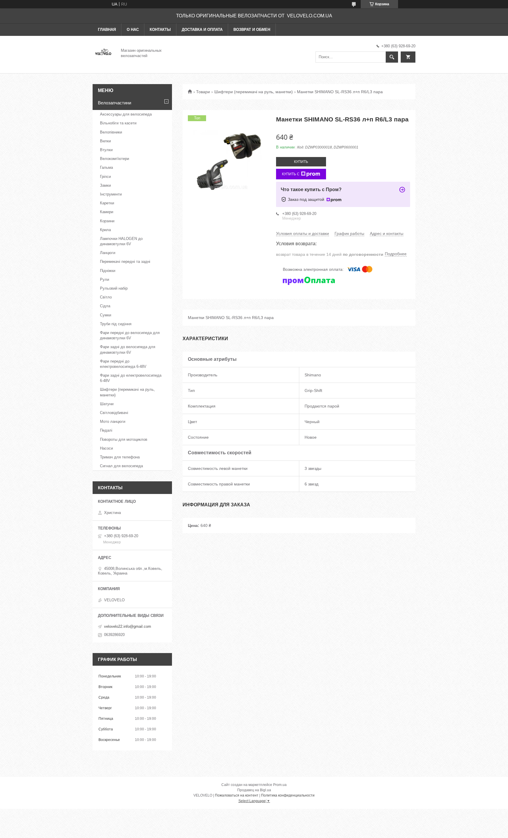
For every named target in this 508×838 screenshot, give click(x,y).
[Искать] (392, 57)
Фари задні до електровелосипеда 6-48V (130, 378)
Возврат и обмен (251, 29)
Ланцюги (107, 253)
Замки (105, 185)
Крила (105, 230)
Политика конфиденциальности (288, 795)
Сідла (105, 306)
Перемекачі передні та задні (125, 261)
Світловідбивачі (114, 412)
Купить (301, 162)
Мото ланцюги (112, 421)
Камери (106, 212)
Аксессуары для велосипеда (126, 114)
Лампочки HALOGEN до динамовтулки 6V (121, 241)
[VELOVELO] (103, 52)
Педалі (106, 430)
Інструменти (111, 194)
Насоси (106, 448)
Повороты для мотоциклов (123, 439)
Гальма (106, 167)
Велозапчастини (114, 102)
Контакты (160, 29)
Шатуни (106, 404)
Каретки (107, 203)
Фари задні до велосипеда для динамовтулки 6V (127, 349)
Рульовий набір (114, 288)
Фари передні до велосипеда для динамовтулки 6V (130, 335)
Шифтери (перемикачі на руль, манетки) (253, 91)
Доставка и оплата (202, 29)
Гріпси (105, 176)
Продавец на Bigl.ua (254, 790)
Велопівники (111, 132)
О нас (133, 29)
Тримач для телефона (120, 457)
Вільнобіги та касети (118, 123)
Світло (106, 297)
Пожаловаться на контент (236, 795)
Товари (203, 91)
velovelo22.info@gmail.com (127, 626)
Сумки (105, 315)
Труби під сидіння (115, 324)
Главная (107, 29)
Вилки (105, 141)
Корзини (107, 221)
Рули (104, 279)
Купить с (291, 174)
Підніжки (107, 270)
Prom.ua (280, 785)
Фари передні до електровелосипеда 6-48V (123, 364)
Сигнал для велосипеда (121, 466)
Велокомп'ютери (114, 158)
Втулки (106, 150)
